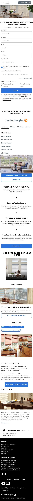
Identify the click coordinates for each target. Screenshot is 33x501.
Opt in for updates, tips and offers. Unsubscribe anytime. (16, 67)
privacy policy (24, 96)
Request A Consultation (16, 175)
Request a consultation (16, 384)
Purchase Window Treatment (7, 85)
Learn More (16, 179)
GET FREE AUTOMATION (16, 315)
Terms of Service (7, 100)
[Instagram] (2, 474)
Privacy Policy (28, 98)
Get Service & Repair (25, 85)
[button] (3, 3)
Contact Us (16, 246)
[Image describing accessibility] (5, 483)
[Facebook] (5, 474)
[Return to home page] (10, 2)
